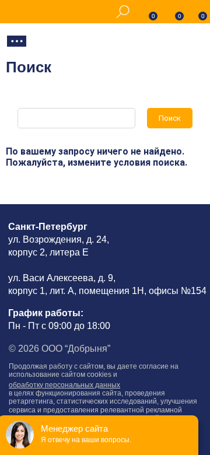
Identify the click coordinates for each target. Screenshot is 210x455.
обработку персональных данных (64, 385)
